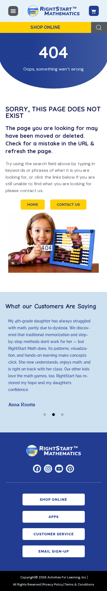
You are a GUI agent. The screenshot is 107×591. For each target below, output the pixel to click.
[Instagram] (48, 469)
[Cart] (94, 11)
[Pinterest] (70, 469)
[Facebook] (37, 469)
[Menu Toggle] (13, 11)
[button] (44, 414)
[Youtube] (59, 469)
